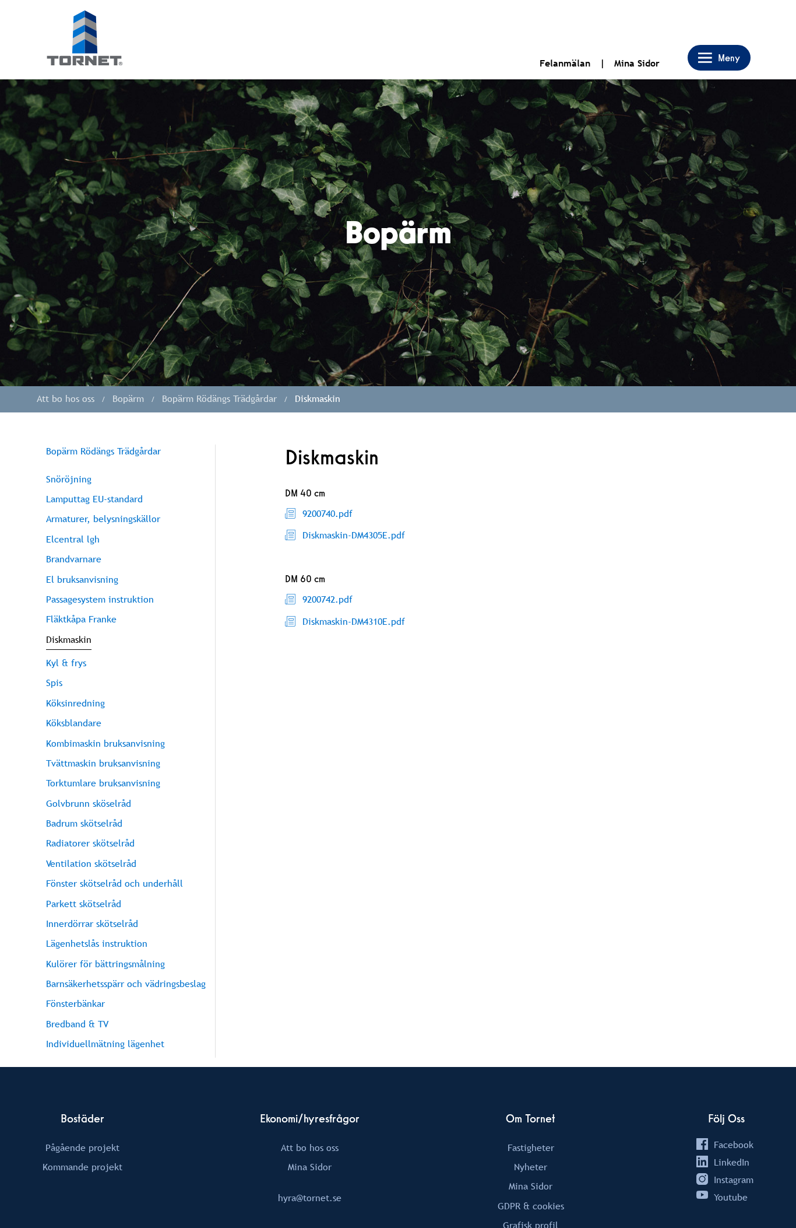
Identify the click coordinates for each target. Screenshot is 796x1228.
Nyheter (530, 1166)
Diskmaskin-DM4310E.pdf (353, 621)
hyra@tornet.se (309, 1197)
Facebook (733, 1144)
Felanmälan (565, 63)
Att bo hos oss (310, 1147)
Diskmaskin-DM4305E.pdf (353, 535)
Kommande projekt (82, 1166)
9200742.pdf (327, 599)
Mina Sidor (637, 63)
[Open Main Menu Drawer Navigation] (719, 58)
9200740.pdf (327, 513)
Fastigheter (531, 1147)
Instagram (733, 1179)
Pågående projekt (82, 1147)
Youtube (731, 1197)
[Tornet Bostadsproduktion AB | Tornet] (84, 40)
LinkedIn (731, 1162)
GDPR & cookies (531, 1206)
